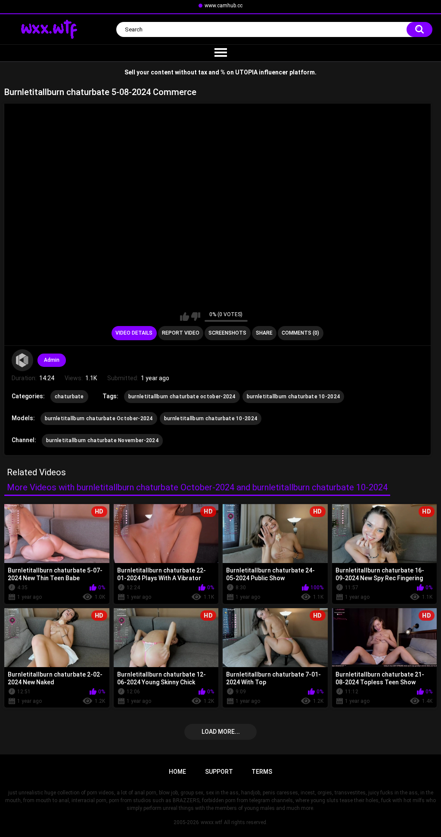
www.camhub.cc (223, 6)
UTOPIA (246, 72)
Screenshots (227, 333)
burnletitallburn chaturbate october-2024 (182, 397)
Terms (262, 771)
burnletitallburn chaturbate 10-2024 (293, 397)
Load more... (221, 731)
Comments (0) (300, 333)
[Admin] (22, 360)
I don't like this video (195, 316)
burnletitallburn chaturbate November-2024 (102, 440)
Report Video (180, 333)
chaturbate (69, 397)
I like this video (184, 316)
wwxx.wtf (211, 822)
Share (264, 333)
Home (177, 771)
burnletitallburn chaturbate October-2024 (99, 418)
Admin (51, 360)
